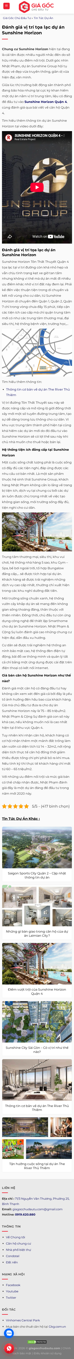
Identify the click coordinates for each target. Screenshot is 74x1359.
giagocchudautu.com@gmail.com (37, 1209)
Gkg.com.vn (57, 1326)
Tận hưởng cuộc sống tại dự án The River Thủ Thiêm (37, 1166)
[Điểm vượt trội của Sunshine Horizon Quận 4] (37, 964)
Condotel (12, 1256)
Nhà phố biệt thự (18, 1250)
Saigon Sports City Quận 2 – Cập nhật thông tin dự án (37, 875)
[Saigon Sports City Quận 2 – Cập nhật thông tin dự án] (37, 847)
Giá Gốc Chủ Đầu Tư (17, 18)
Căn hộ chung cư (18, 1243)
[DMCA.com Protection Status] (37, 1341)
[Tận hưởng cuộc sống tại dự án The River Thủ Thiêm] (37, 1138)
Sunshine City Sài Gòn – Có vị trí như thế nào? (37, 1050)
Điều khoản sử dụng (48, 1353)
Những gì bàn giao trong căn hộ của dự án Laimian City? (37, 933)
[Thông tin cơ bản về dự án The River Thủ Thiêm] (37, 1080)
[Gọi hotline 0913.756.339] (9, 1348)
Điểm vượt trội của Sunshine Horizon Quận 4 (37, 991)
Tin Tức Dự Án (43, 18)
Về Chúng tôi (15, 1237)
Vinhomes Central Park (23, 1320)
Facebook (13, 1285)
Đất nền (12, 1262)
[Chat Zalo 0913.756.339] (9, 1333)
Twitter (11, 1297)
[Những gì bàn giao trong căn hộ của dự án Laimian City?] (37, 906)
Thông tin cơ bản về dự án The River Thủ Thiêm (37, 1108)
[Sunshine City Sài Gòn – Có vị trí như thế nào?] (37, 1022)
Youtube (12, 1291)
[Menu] (6, 6)
